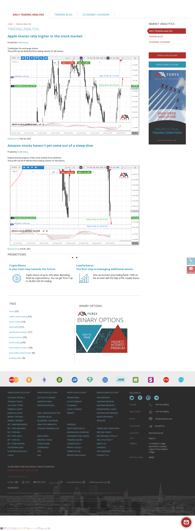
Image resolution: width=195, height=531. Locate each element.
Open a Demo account (167, 64)
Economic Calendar (159, 42)
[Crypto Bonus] (16, 281)
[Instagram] (148, 398)
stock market (15, 321)
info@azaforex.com (161, 418)
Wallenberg (22, 42)
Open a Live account (167, 55)
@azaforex (159, 426)
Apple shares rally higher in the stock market (45, 36)
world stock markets (18, 332)
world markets (15, 337)
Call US (191, 263)
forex (11, 311)
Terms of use (31, 470)
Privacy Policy (15, 470)
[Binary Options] (101, 331)
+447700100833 (161, 404)
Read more (13, 138)
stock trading (15, 342)
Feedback (191, 272)
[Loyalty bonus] (83, 281)
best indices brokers (18, 347)
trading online (15, 358)
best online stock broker (20, 352)
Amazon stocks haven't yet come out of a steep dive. (51, 145)
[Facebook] (140, 398)
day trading (14, 327)
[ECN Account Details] (167, 107)
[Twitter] (131, 398)
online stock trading (18, 316)
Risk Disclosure (113, 493)
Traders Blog (156, 36)
